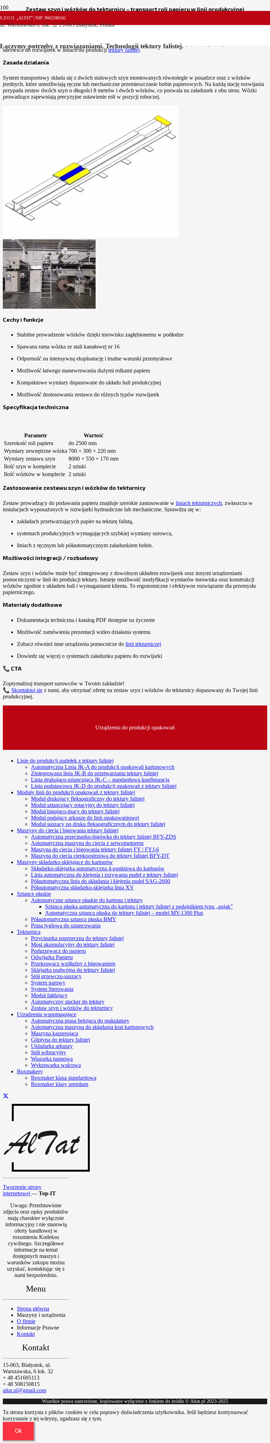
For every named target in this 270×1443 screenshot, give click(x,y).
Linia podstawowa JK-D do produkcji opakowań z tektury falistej (103, 786)
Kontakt (26, 1334)
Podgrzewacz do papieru (58, 951)
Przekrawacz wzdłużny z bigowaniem (73, 964)
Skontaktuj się (27, 690)
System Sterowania (52, 989)
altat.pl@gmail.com (24, 1390)
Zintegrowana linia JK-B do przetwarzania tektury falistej (94, 773)
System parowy (48, 983)
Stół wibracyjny (48, 1052)
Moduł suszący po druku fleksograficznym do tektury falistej (98, 824)
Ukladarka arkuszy (52, 1046)
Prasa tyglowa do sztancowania (66, 926)
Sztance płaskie (34, 894)
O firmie (26, 1321)
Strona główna (33, 1309)
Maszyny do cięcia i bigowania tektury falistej (67, 830)
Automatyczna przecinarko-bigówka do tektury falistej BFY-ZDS (103, 837)
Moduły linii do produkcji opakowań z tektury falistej (76, 792)
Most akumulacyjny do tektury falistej (73, 945)
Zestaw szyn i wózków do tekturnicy (72, 1008)
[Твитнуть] (5, 1096)
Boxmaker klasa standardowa (63, 1078)
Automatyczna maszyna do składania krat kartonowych (92, 1027)
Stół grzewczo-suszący (56, 976)
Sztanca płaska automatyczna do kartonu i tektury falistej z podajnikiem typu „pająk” (139, 906)
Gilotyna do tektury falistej (60, 1040)
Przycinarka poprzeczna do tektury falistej (77, 938)
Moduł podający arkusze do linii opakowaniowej (85, 818)
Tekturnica (28, 932)
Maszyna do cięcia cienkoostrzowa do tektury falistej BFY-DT (100, 856)
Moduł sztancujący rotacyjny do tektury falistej (83, 805)
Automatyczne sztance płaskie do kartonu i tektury (87, 900)
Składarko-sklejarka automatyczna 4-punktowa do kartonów (98, 868)
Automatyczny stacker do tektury (67, 1002)
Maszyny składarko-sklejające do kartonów (65, 862)
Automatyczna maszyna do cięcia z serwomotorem (87, 843)
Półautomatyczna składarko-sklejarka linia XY (82, 887)
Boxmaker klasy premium (59, 1084)
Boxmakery (30, 1071)
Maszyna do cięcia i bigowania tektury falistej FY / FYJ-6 (95, 849)
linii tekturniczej (143, 644)
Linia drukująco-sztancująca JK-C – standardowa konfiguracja (100, 780)
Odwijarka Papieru (52, 957)
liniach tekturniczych (199, 503)
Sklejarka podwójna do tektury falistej (73, 970)
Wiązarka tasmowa (52, 1059)
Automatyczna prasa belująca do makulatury (80, 1021)
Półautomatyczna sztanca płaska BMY (73, 919)
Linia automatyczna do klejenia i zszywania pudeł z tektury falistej (104, 875)
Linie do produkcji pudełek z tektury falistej (65, 761)
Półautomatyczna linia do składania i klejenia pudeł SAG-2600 (100, 881)
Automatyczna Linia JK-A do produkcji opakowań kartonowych (102, 767)
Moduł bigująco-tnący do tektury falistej (75, 811)
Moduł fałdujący (49, 995)
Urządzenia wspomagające (46, 1014)
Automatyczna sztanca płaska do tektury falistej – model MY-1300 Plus (124, 913)
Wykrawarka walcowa (56, 1065)
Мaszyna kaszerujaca (54, 1033)
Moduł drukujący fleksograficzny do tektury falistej (87, 799)
